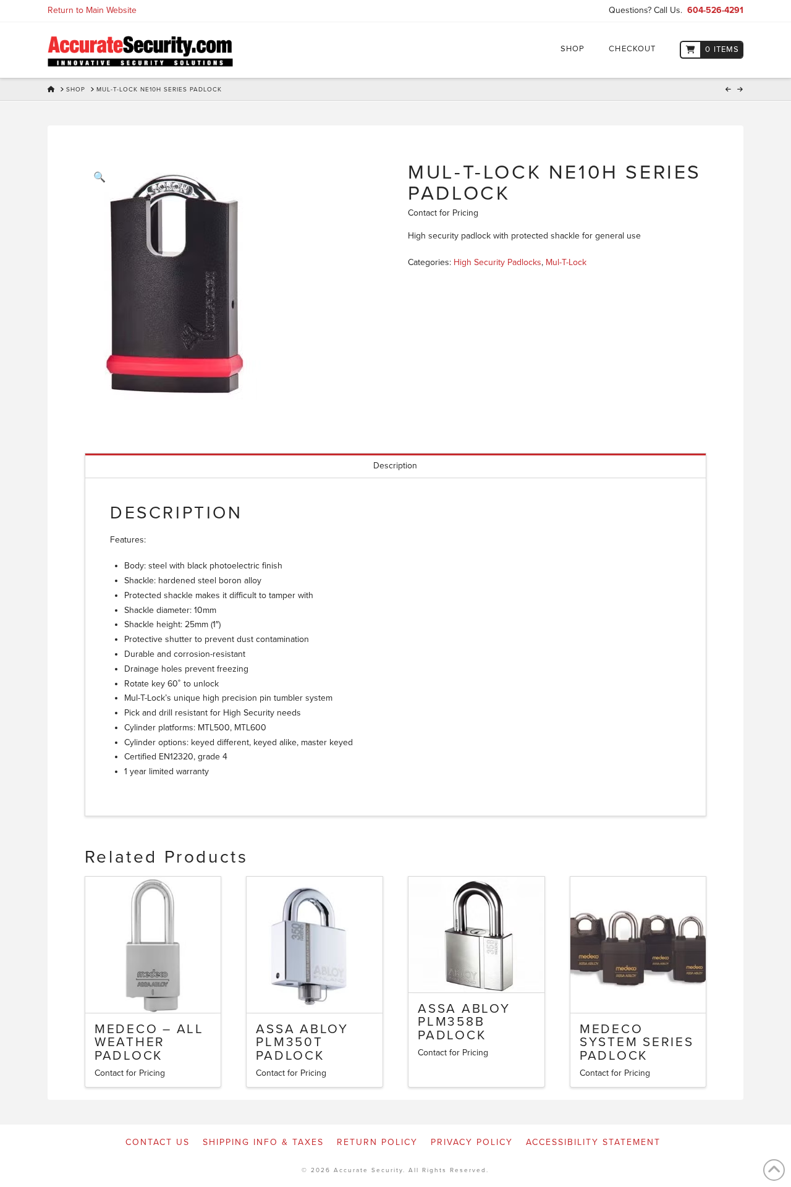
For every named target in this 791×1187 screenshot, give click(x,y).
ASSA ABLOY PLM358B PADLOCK (464, 1022)
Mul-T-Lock (566, 262)
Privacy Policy (472, 1142)
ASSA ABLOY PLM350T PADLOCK (302, 1042)
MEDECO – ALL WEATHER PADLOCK (149, 1042)
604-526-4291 (715, 10)
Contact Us (157, 1142)
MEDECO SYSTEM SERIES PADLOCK (637, 1042)
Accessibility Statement (593, 1142)
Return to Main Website (92, 10)
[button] (99, 177)
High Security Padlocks (497, 262)
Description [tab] (395, 465)
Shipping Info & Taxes (263, 1142)
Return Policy (377, 1142)
